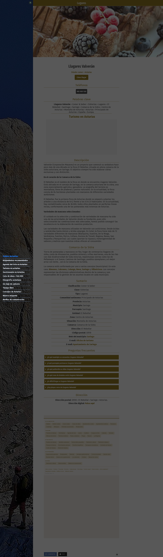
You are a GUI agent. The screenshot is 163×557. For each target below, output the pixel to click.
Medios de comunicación (13, 299)
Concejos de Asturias (12, 292)
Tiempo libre (8, 288)
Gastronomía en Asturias (14, 272)
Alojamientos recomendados (15, 260)
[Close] (30, 2)
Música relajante (10, 296)
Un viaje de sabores (11, 284)
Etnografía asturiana (12, 280)
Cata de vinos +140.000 (13, 276)
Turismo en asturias (11, 268)
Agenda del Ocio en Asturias (15, 264)
